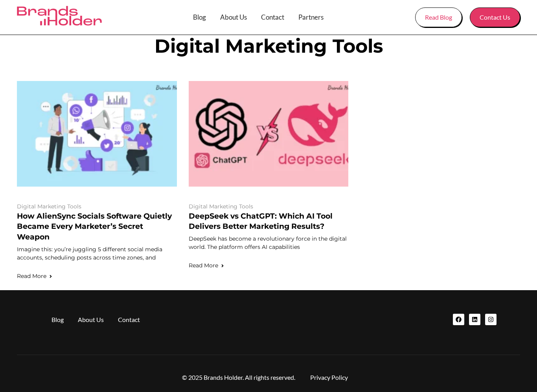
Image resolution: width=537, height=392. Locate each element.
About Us (233, 17)
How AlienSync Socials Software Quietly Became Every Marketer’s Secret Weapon (94, 226)
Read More (31, 276)
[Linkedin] (474, 319)
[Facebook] (458, 319)
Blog (199, 17)
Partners (311, 17)
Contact (272, 17)
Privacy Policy (329, 377)
